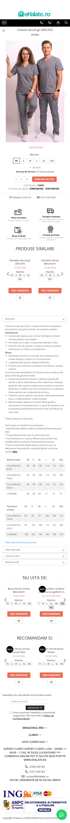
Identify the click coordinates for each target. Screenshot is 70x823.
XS (16, 160)
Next (64, 94)
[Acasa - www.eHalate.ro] (35, 14)
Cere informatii (47, 197)
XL (44, 160)
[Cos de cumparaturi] (58, 22)
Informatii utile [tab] (12, 549)
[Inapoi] (2, 30)
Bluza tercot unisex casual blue (19, 650)
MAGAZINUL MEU (34, 727)
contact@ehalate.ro (36, 776)
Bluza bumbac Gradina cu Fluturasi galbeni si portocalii (51, 590)
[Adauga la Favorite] (20, 297)
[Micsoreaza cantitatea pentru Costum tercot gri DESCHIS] (16, 179)
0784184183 (37, 766)
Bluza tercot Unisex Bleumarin (19, 590)
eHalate (35, 34)
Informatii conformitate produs (21, 542)
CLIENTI (34, 735)
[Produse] (5, 23)
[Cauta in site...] (66, 22)
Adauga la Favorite (21, 197)
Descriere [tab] (10, 318)
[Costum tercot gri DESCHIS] (35, 91)
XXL (52, 160)
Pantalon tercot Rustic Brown (51, 650)
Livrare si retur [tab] (12, 555)
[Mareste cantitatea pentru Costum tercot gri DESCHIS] (27, 179)
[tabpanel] (35, 91)
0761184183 (37, 771)
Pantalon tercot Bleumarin (50, 262)
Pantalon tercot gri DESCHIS (20, 262)
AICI (15, 451)
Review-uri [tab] (12, 562)
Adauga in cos (44, 179)
